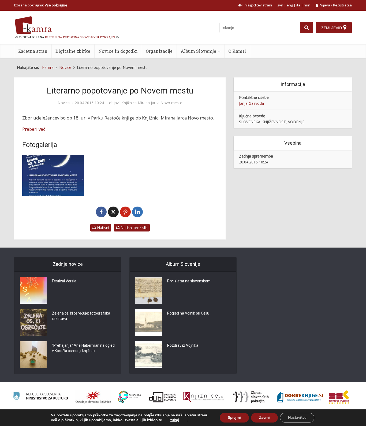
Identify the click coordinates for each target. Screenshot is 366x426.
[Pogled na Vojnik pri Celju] (148, 322)
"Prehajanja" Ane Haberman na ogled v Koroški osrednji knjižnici (83, 348)
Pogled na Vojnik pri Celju (188, 313)
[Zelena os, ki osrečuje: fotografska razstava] (33, 322)
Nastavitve (297, 417)
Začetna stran (32, 51)
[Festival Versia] (33, 290)
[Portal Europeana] (129, 397)
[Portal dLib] (162, 397)
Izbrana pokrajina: (40, 5)
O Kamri (237, 51)
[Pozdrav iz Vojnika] (148, 354)
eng (290, 5)
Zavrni (264, 417)
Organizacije (159, 51)
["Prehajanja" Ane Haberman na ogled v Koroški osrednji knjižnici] (33, 354)
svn (280, 5)
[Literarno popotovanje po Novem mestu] (53, 175)
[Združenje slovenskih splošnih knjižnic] (204, 397)
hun (307, 5)
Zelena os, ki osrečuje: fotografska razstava (81, 316)
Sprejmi (234, 417)
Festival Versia (64, 281)
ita (298, 5)
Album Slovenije (198, 51)
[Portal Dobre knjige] (300, 397)
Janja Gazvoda (251, 103)
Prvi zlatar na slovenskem (189, 281)
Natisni (102, 227)
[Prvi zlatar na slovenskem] (148, 290)
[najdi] (306, 27)
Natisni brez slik (133, 227)
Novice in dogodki (118, 51)
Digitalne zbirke (72, 51)
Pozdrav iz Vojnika (182, 345)
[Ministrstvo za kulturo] (40, 397)
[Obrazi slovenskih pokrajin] (250, 397)
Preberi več (33, 129)
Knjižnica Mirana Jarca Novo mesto (151, 102)
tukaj (174, 420)
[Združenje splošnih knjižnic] (339, 397)
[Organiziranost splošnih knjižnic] (93, 397)
